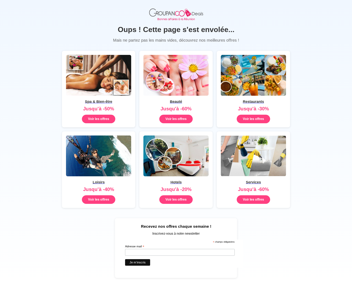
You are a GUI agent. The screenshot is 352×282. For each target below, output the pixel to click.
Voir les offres (98, 119)
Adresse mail (134, 246)
